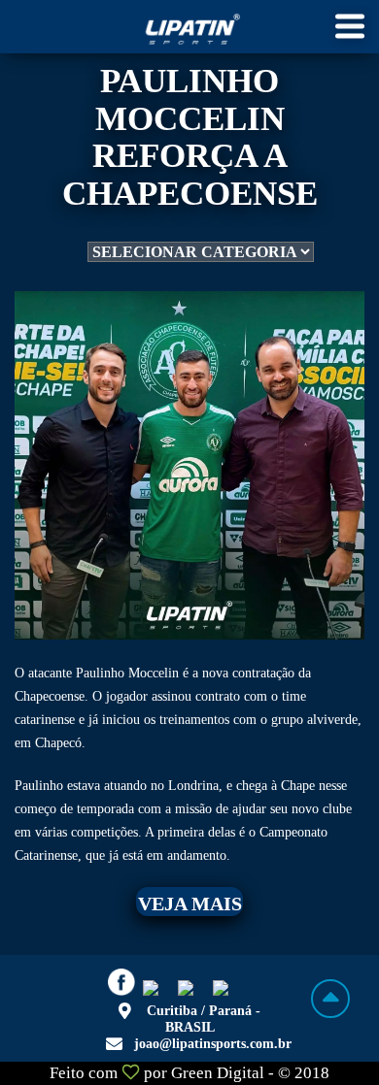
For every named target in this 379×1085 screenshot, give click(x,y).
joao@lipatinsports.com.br (213, 1043)
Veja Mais (190, 903)
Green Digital (217, 1073)
